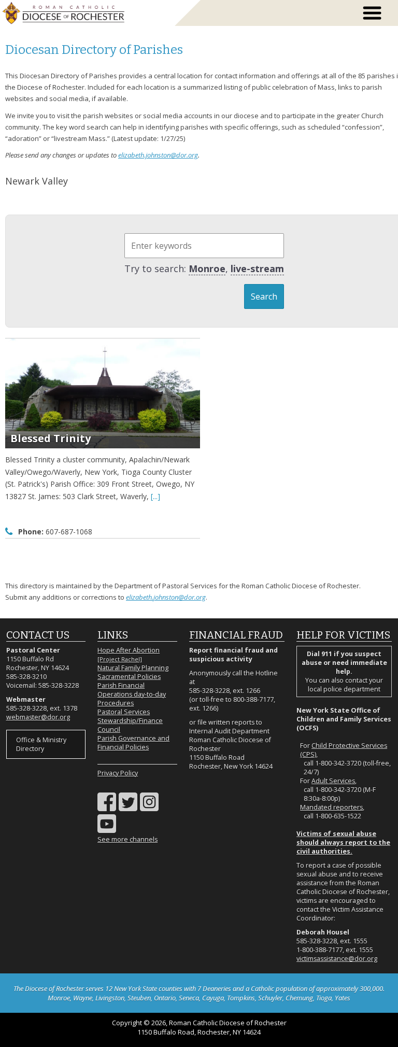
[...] (155, 496)
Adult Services (333, 780)
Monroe (207, 268)
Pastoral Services (123, 712)
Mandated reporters (331, 807)
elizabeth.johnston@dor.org (158, 155)
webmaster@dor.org (38, 717)
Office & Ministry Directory (41, 744)
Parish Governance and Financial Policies (133, 743)
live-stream (257, 268)
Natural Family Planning (132, 667)
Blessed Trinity (50, 438)
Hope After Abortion (128, 654)
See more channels (127, 839)
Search (264, 296)
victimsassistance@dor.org (336, 958)
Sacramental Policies (129, 676)
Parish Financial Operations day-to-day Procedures (131, 694)
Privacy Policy (117, 773)
